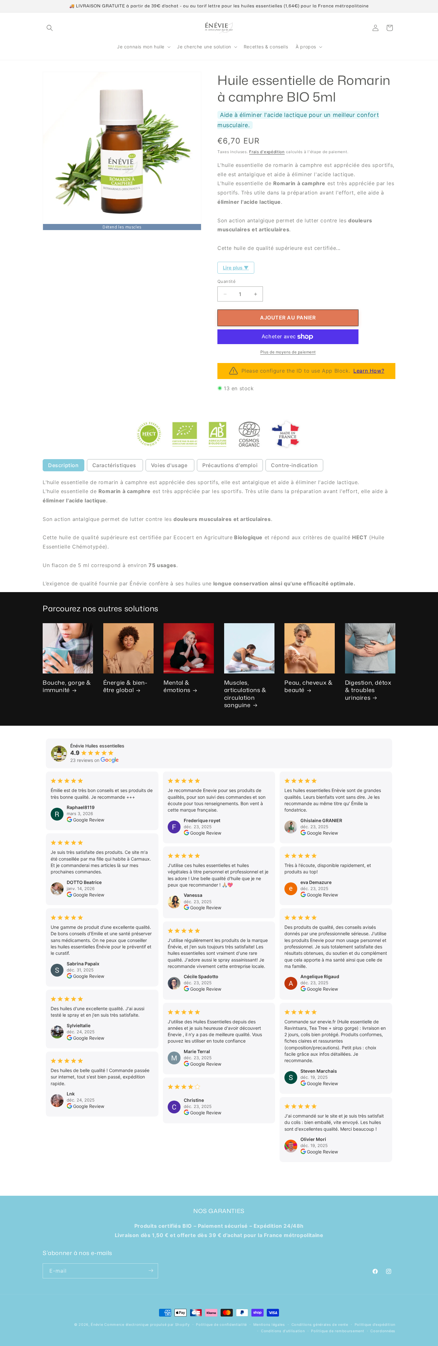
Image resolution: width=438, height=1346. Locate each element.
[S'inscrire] (151, 1270)
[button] (50, 28)
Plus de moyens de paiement (288, 352)
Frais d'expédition (267, 151)
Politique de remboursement (337, 1331)
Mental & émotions (177, 686)
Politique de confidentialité (221, 1324)
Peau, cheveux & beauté (308, 686)
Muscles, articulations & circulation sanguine (245, 694)
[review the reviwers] (69, 820)
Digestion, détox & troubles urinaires (368, 690)
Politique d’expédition (375, 1324)
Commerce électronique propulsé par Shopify (147, 1324)
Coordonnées (382, 1331)
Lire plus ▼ (236, 268)
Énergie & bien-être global (125, 686)
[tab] (63, 465)
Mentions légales (269, 1324)
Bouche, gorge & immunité (67, 686)
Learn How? (368, 370)
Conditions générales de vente (319, 1324)
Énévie (97, 1324)
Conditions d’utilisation (283, 1331)
